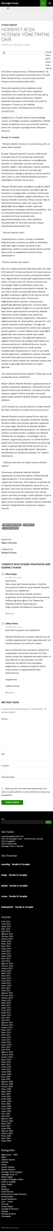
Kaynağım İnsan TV (9, 1175)
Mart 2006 (5, 1138)
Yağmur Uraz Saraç (9, 541)
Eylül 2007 (5, 1116)
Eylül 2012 (5, 991)
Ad (3, 754)
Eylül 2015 (5, 922)
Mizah (3, 1187)
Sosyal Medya (7, 1207)
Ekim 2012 (5, 988)
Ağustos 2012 (7, 993)
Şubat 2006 (6, 1141)
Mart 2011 (5, 1035)
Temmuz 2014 (7, 936)
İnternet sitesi (7, 777)
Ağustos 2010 (7, 1052)
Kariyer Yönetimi (8, 1170)
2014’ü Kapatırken (9, 844)
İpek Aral (18, 45)
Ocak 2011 (6, 1040)
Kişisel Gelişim (7, 1177)
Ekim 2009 (5, 1077)
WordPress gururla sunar (10, 1228)
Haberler (5, 1162)
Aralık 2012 (6, 983)
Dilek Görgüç (11, 574)
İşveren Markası (7, 1167)
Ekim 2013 (5, 959)
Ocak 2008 (6, 1109)
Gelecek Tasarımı (8, 1160)
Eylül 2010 (5, 1050)
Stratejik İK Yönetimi (9, 1209)
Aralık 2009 (6, 1072)
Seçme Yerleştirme (9, 1199)
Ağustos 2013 (7, 964)
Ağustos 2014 (7, 934)
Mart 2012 (5, 1005)
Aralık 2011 (6, 1013)
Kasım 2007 (6, 1111)
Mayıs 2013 (6, 971)
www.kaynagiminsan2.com (12, 836)
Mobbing (5, 1189)
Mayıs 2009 (6, 1089)
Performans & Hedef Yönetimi (13, 1194)
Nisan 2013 (6, 973)
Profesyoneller (7, 1197)
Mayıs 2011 (6, 1030)
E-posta (5, 766)
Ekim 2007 (5, 1114)
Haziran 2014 (7, 939)
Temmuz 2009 (7, 1084)
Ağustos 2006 (7, 1131)
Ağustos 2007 (7, 1119)
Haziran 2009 (7, 1087)
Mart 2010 (5, 1065)
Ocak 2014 (6, 951)
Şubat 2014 (6, 949)
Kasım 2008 (6, 1102)
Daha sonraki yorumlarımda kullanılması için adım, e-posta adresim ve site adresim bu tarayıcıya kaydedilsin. (25, 792)
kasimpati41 (7, 907)
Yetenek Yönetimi (9, 25)
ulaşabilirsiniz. (8, 111)
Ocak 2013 (6, 981)
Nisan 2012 (6, 1003)
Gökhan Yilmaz (11, 624)
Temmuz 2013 (7, 966)
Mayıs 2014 (6, 941)
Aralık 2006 (6, 1129)
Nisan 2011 (6, 1033)
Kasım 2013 (6, 956)
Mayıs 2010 (6, 1060)
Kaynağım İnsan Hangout (11, 1172)
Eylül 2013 (5, 961)
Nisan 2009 (6, 1092)
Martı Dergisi (6, 1184)
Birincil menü (49, 3)
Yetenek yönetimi (11, 528)
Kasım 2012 (6, 986)
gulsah (4, 886)
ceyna (4, 896)
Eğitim (4, 1157)
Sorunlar (4, 1204)
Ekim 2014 (5, 929)
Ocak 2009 (6, 1097)
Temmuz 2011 (7, 1025)
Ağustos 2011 (7, 1023)
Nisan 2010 (6, 1062)
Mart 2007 (5, 1126)
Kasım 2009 (6, 1074)
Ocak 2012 (6, 1010)
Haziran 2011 (7, 1028)
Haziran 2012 (7, 998)
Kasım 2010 (6, 1045)
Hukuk (4, 1165)
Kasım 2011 (6, 1015)
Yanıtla (11, 614)
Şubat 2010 (6, 1067)
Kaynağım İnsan (9, 3)
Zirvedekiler (6, 1216)
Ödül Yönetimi (7, 1192)
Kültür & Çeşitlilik (8, 1182)
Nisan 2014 (6, 944)
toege (4, 875)
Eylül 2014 (5, 932)
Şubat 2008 (6, 1106)
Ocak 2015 (6, 924)
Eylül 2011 (5, 1020)
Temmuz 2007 (7, 1121)
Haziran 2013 (7, 969)
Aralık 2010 (6, 1042)
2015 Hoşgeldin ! (8, 841)
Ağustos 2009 (7, 1082)
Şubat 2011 (6, 1037)
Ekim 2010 (5, 1047)
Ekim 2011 (5, 1018)
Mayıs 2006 (6, 1136)
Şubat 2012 (6, 1008)
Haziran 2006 (7, 1134)
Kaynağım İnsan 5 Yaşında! (12, 846)
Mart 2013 (5, 976)
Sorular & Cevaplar (21, 864)
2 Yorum (26, 45)
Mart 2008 (5, 1104)
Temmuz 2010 (7, 1055)
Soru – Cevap (7, 1202)
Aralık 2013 (6, 954)
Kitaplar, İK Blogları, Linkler (12, 1180)
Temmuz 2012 (7, 996)
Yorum (5, 719)
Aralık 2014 (6, 927)
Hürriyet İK (28, 525)
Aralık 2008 (6, 1099)
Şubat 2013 (6, 978)
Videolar (4, 1212)
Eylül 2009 (5, 1079)
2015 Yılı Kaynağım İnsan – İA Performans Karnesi (22, 839)
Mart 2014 (5, 946)
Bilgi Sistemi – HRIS (9, 1155)
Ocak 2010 (6, 1069)
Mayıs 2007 (6, 1124)
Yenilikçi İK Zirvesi (9, 551)
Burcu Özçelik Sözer (12, 525)
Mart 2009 (5, 1094)
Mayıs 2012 (6, 1001)
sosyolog (5, 864)
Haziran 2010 (7, 1057)
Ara (2, 819)
